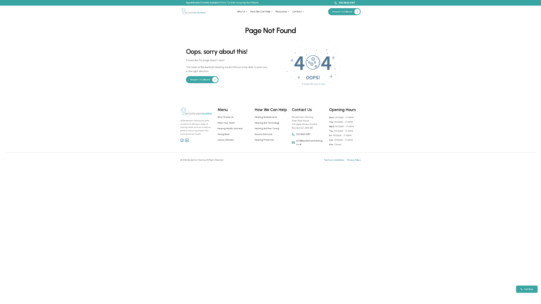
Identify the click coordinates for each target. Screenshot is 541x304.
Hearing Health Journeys (230, 128)
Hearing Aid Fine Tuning (267, 128)
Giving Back (224, 134)
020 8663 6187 (347, 2)
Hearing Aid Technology (267, 122)
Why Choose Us (225, 117)
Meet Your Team (226, 122)
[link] (357, 11)
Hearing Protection (264, 139)
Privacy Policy (354, 160)
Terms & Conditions (334, 160)
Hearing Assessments (266, 117)
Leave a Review (226, 139)
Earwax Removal (263, 134)
